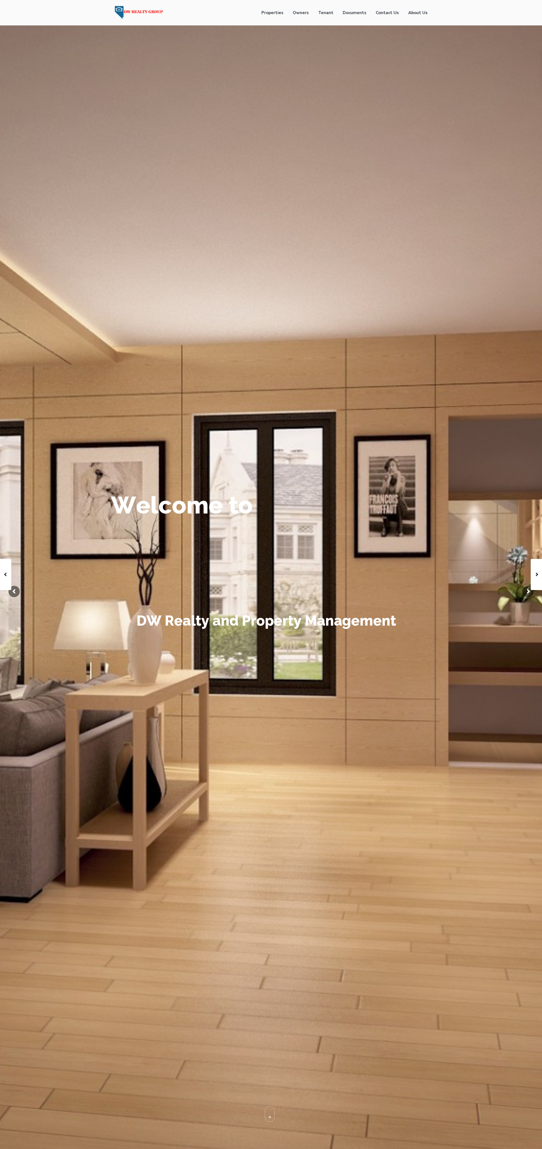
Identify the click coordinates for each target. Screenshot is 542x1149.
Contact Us (387, 13)
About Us (418, 13)
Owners (301, 13)
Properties (272, 13)
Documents (354, 13)
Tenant (325, 13)
